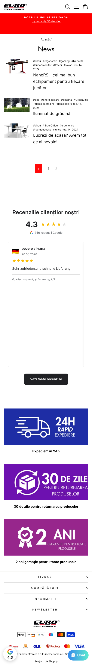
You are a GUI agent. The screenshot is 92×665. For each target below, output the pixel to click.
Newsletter (45, 609)
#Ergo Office (50, 125)
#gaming (64, 61)
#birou (37, 61)
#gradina (66, 99)
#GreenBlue (81, 99)
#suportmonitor (42, 65)
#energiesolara (50, 99)
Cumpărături (45, 587)
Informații (45, 598)
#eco (36, 99)
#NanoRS (77, 61)
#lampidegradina (44, 103)
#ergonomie (50, 61)
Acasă (45, 39)
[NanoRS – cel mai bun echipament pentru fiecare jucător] (17, 66)
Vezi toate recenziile (46, 379)
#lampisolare (64, 103)
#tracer (57, 65)
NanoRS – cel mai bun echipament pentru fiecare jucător (58, 81)
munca (57, 129)
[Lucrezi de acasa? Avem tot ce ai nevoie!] (17, 130)
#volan (68, 65)
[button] (78, 655)
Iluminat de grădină (51, 113)
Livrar (45, 577)
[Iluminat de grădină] (17, 105)
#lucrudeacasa (42, 129)
